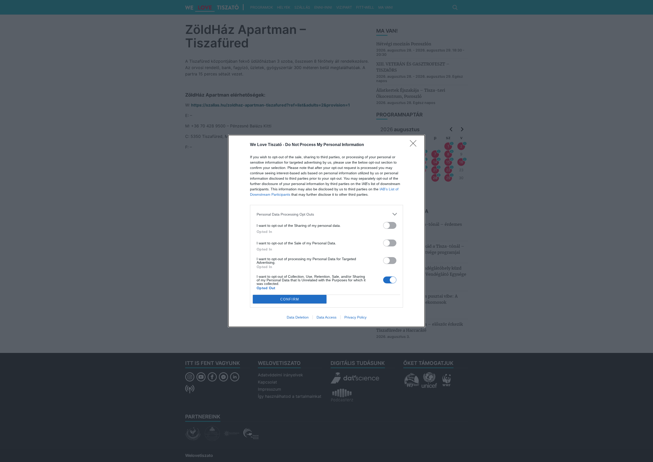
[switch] (389, 225)
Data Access (326, 317)
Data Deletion (298, 317)
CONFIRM (289, 299)
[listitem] (326, 214)
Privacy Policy (355, 317)
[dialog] (326, 231)
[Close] (415, 145)
